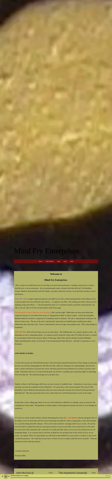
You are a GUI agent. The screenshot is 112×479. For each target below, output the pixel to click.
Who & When (50, 261)
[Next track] (9, 476)
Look (65, 261)
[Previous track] (2, 476)
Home (40, 261)
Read (71, 261)
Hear (58, 261)
